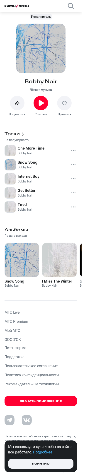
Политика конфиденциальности (32, 375)
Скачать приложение (41, 401)
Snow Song (14, 281)
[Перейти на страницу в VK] (27, 420)
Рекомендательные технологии (32, 384)
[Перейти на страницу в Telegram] (10, 420)
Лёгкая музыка (41, 90)
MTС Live (12, 312)
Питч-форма (15, 348)
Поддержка (14, 357)
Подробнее (42, 452)
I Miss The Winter (57, 281)
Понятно (40, 464)
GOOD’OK (13, 339)
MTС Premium (16, 321)
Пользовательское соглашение (31, 366)
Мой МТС (12, 330)
